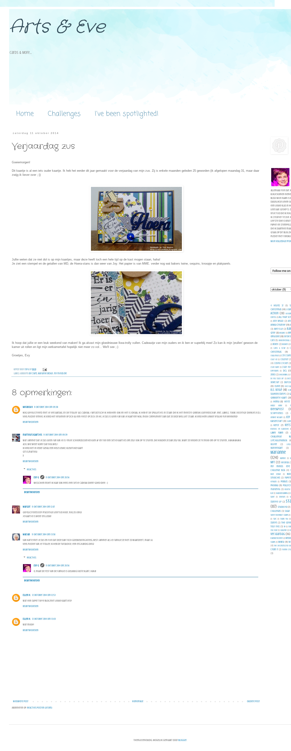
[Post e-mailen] (44, 369)
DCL (285, 370)
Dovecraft (275, 382)
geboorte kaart (279, 397)
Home (25, 114)
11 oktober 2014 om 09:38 (46, 407)
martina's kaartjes (32, 434)
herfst (287, 401)
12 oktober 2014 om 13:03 (44, 618)
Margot (26, 506)
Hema (276, 401)
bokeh (275, 344)
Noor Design (276, 474)
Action (274, 313)
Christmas (276, 351)
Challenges (64, 114)
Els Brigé (276, 390)
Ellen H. (27, 595)
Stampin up (276, 501)
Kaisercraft (277, 421)
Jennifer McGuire (277, 417)
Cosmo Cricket (281, 363)
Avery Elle (278, 328)
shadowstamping (282, 493)
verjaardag (278, 534)
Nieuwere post (20, 701)
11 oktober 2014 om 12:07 (43, 506)
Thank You (284, 519)
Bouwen (285, 344)
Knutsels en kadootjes (280, 429)
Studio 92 (282, 506)
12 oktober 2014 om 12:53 (43, 595)
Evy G (36, 477)
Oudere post (253, 701)
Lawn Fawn (277, 432)
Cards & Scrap (279, 348)
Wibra (281, 541)
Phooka (274, 485)
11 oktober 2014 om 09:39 (55, 434)
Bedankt (282, 333)
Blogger (182, 740)
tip (284, 526)
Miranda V (28, 407)
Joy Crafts (32, 373)
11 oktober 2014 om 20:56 (57, 477)
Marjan (26, 534)
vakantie (283, 530)
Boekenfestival (284, 340)
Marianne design (45, 373)
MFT (273, 462)
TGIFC (275, 519)
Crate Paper (275, 367)
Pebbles (284, 481)
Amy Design (278, 321)
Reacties (31, 469)
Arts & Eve (57, 27)
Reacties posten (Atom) (39, 707)
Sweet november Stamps (279, 515)
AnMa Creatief (278, 324)
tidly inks (275, 526)
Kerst (276, 425)
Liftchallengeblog (279, 440)
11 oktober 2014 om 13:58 (43, 534)
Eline (277, 386)
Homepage (137, 701)
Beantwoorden (30, 422)
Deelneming (283, 374)
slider (273, 497)
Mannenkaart (277, 447)
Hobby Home (276, 405)
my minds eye (60, 373)
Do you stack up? (277, 378)
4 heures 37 (277, 305)
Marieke (283, 458)
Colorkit (284, 359)
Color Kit (274, 359)
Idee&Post (277, 409)
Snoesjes (282, 497)
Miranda (285, 462)
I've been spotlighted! (126, 114)
